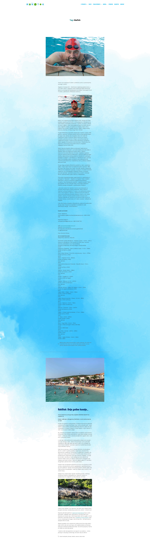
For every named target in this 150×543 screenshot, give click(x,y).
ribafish (83, 344)
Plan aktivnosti (96, 4)
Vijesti (90, 4)
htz (71, 344)
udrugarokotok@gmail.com (68, 225)
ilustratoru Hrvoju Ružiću (82, 517)
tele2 (76, 345)
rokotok (61, 345)
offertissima (78, 344)
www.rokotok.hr (67, 227)
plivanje (69, 536)
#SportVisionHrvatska (71, 342)
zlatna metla (82, 536)
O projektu (83, 4)
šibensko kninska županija (69, 345)
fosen (69, 344)
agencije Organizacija (78, 513)
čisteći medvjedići (63, 536)
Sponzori (111, 4)
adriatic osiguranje (80, 342)
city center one (88, 342)
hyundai (74, 344)
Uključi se (116, 4)
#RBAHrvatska (63, 342)
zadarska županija (82, 345)
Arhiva (104, 4)
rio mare (87, 344)
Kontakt (122, 4)
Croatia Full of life (63, 344)
